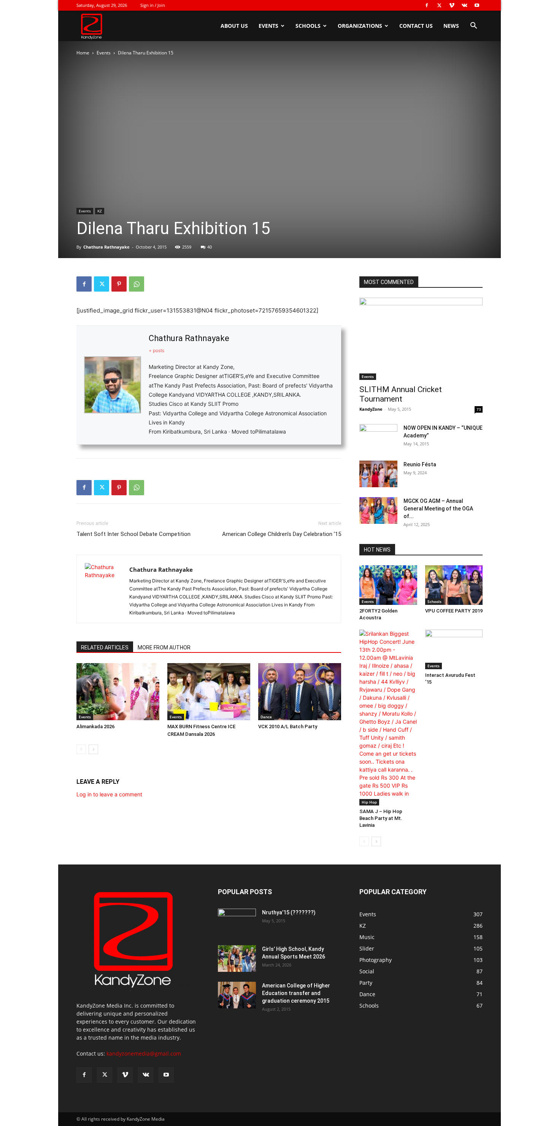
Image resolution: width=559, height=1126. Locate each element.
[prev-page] (81, 749)
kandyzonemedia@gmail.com (143, 1053)
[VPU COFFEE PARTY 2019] (454, 585)
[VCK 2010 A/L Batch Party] (299, 691)
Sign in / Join (152, 5)
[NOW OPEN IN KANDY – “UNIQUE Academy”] (378, 435)
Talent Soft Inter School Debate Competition (133, 534)
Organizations (360, 25)
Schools (308, 25)
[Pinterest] (119, 284)
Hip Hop (369, 802)
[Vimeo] (451, 5)
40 (209, 247)
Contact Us (416, 25)
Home (82, 52)
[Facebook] (426, 5)
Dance (266, 716)
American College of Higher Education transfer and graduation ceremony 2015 (296, 993)
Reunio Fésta (419, 464)
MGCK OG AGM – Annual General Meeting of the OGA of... (438, 508)
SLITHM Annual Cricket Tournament (400, 394)
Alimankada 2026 (95, 726)
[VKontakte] (464, 5)
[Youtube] (477, 5)
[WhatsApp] (136, 284)
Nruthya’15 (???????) (289, 912)
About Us (234, 25)
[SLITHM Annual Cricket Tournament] (421, 339)
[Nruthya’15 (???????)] (237, 922)
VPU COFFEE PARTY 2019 (454, 611)
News (451, 25)
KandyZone (371, 409)
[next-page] (93, 749)
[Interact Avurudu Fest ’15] (454, 649)
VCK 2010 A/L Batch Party (287, 726)
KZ (99, 211)
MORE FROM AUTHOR (164, 647)
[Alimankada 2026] (117, 691)
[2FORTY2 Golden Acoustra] (388, 585)
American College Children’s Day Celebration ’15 (281, 534)
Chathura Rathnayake (106, 247)
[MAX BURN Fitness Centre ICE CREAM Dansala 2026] (208, 691)
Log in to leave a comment (109, 794)
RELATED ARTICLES (105, 647)
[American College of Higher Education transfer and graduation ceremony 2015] (237, 995)
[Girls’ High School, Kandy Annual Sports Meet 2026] (237, 958)
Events (268, 25)
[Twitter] (439, 5)
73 (478, 409)
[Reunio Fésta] (378, 474)
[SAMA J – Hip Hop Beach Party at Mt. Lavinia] (388, 717)
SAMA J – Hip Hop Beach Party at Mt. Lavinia (380, 818)
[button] (473, 26)
